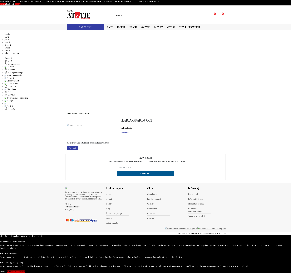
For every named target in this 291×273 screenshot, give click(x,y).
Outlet (158, 27)
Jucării (133, 27)
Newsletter (152, 208)
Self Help (12, 95)
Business (10, 66)
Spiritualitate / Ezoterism (17, 98)
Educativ (11, 78)
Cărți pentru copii (15, 72)
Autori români (14, 64)
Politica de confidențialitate (195, 210)
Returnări (151, 213)
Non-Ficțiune (12, 89)
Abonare (145, 173)
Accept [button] (17, 4)
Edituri (109, 204)
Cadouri (11, 69)
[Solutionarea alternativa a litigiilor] (181, 228)
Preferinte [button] (10, 4)
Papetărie (12, 109)
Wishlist (150, 204)
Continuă (72, 148)
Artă (10, 61)
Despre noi (193, 194)
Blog (108, 208)
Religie (11, 92)
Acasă (108, 194)
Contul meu (152, 194)
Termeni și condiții (196, 216)
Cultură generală (14, 75)
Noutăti (109, 218)
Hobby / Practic (13, 81)
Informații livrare (195, 199)
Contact (150, 218)
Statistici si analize (9, 253)
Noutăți (145, 27)
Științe (10, 100)
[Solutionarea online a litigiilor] (211, 228)
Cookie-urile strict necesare (13, 241)
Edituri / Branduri (189, 27)
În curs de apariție (114, 213)
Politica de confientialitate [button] (148, 1)
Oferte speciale (112, 223)
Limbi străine (12, 83)
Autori (171, 27)
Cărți (110, 27)
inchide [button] (3, 4)
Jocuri (121, 27)
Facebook (124, 133)
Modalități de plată (196, 204)
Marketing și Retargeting (12, 262)
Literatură (12, 86)
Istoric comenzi (154, 199)
